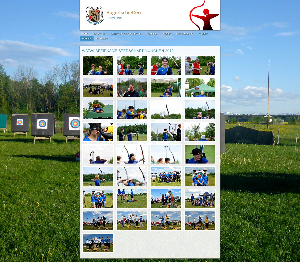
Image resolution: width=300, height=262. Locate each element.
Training (152, 34)
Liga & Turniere (184, 34)
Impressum (102, 39)
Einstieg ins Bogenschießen (126, 34)
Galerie (86, 39)
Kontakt (203, 34)
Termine (166, 34)
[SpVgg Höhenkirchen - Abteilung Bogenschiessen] (113, 24)
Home (85, 34)
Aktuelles (99, 34)
